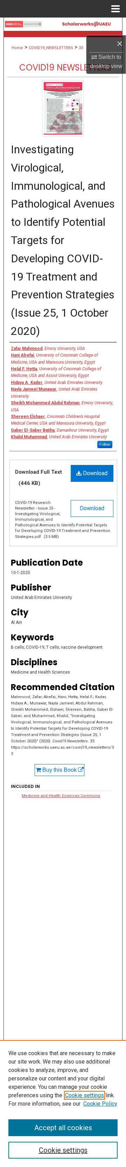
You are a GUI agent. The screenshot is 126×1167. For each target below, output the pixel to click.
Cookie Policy (100, 1103)
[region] (63, 1103)
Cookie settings (84, 1095)
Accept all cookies (63, 1128)
